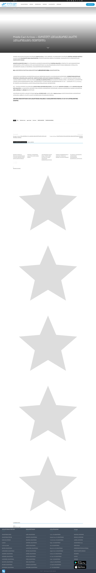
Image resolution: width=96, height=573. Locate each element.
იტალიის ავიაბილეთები (7, 548)
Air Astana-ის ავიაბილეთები (55, 564)
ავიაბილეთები (24, 4)
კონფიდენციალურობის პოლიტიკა (81, 548)
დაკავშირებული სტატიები (20, 142)
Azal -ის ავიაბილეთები (54, 545)
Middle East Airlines (22, 120)
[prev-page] (14, 163)
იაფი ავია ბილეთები (6, 540)
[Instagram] (71, 1)
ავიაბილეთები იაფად (6, 534)
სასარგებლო (52, 4)
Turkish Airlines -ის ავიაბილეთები (56, 540)
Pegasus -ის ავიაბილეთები (55, 542)
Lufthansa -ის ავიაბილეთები (55, 562)
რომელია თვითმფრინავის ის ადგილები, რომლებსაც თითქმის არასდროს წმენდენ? (62, 156)
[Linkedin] (74, 1)
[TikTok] (78, 1)
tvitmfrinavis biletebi (5, 545)
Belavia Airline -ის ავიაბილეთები (56, 548)
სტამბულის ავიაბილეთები (31, 537)
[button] (67, 0)
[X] (80, 1)
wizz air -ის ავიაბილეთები (55, 534)
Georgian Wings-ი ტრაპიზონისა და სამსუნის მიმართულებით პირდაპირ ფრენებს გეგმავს (29, 137)
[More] (23, 128)
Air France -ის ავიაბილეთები (55, 556)
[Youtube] (82, 1)
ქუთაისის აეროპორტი (78, 537)
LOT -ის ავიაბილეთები (54, 567)
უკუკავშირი (76, 553)
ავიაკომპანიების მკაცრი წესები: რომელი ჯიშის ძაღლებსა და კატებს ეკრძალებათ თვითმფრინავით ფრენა (47, 157)
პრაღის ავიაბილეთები (31, 556)
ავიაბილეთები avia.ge (78, 542)
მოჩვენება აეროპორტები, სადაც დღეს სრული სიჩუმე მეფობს (33, 156)
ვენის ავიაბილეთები (30, 562)
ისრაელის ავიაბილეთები (7, 562)
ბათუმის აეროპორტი (78, 540)
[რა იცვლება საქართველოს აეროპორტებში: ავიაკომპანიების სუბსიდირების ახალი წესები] (76, 149)
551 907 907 (65, 99)
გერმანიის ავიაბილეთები (7, 556)
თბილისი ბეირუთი (41, 120)
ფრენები (45, 4)
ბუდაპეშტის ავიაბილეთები (31, 567)
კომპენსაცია (38, 4)
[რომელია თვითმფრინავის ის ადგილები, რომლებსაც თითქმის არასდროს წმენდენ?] (62, 149)
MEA (17, 120)
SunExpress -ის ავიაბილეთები (56, 553)
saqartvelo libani (29, 120)
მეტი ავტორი (31, 142)
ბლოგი (18, 9)
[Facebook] (69, 1)
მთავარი (14, 9)
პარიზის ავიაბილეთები (31, 553)
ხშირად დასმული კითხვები (79, 551)
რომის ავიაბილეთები (30, 559)
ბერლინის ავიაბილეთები (31, 542)
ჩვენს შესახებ (77, 545)
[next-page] (16, 163)
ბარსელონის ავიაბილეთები (32, 548)
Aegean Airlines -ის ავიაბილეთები (56, 551)
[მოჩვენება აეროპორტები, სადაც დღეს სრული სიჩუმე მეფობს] (33, 149)
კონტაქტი (59, 4)
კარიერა (76, 556)
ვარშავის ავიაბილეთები (31, 564)
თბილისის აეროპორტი (79, 534)
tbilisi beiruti (34, 120)
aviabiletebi (4, 542)
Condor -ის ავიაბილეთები (55, 559)
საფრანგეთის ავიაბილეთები (8, 551)
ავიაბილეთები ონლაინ (7, 537)
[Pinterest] (76, 1)
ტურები (31, 4)
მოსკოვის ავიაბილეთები (31, 540)
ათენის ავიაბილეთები (30, 545)
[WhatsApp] (20, 128)
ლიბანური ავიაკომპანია (49, 120)
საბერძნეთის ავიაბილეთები (8, 559)
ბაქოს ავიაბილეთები (30, 534)
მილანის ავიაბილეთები (31, 551)
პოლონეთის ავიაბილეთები (8, 567)
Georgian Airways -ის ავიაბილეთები (57, 537)
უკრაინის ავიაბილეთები (7, 564)
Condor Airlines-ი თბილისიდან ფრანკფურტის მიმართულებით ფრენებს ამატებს (66, 137)
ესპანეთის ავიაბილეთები (7, 553)
